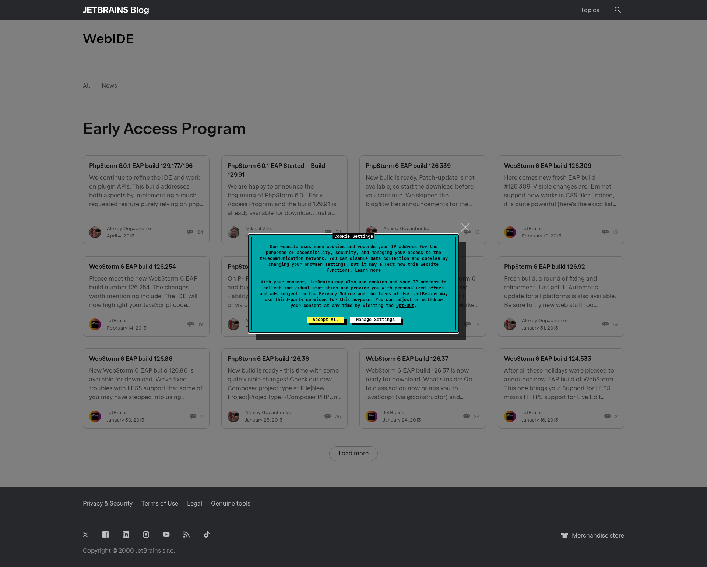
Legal (194, 503)
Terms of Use (393, 294)
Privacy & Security (108, 503)
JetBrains (148, 550)
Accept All (325, 320)
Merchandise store (596, 538)
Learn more (368, 270)
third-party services (301, 300)
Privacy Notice (337, 294)
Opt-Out (405, 306)
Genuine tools (230, 503)
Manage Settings (375, 320)
